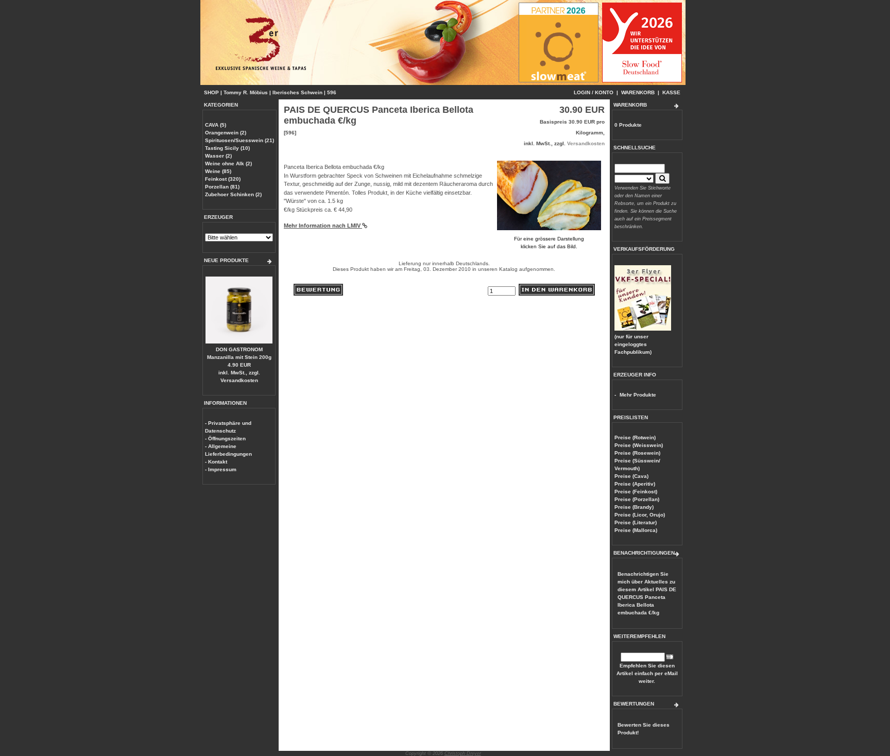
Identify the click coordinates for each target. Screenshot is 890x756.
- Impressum (220, 469)
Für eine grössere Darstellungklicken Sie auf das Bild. (549, 242)
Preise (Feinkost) (635, 491)
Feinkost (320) (223, 179)
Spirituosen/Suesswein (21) (239, 140)
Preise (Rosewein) (637, 453)
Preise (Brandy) (634, 507)
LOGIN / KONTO (593, 92)
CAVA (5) (215, 125)
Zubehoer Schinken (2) (233, 194)
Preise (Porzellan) (636, 499)
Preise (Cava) (631, 476)
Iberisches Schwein (297, 92)
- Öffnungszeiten (225, 438)
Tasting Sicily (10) (227, 148)
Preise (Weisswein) (638, 445)
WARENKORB (638, 92)
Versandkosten (239, 380)
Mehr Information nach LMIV (323, 225)
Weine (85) (218, 171)
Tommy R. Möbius (246, 92)
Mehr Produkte (638, 395)
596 (331, 92)
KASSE (671, 92)
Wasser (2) (218, 156)
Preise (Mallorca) (635, 530)
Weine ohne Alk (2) (228, 163)
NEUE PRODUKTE (226, 260)
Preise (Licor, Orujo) (639, 515)
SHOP (211, 92)
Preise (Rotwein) (635, 437)
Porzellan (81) (222, 187)
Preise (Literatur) (635, 522)
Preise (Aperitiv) (634, 484)
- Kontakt (216, 462)
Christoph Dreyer (462, 753)
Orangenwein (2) (225, 132)
